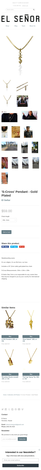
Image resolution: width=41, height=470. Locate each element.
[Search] (33, 9)
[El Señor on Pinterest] (16, 409)
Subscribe (20, 465)
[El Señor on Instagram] (12, 409)
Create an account (23, 2)
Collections (10, 395)
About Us (32, 26)
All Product (17, 395)
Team (23, 26)
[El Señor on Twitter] (2, 409)
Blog (16, 26)
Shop (7, 26)
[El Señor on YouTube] (19, 409)
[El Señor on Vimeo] (22, 409)
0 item (17, 5)
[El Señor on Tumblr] (9, 409)
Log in (14, 2)
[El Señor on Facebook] (6, 409)
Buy (10, 336)
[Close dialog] (39, 450)
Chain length (5, 216)
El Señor (5, 200)
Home (4, 395)
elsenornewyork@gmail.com (15, 424)
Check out (25, 5)
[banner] (20, 18)
